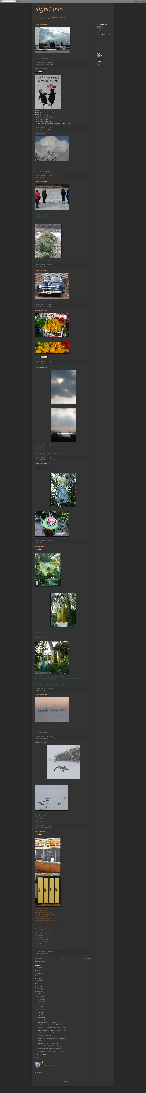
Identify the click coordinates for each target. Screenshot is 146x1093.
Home (63, 958)
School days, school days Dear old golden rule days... (52, 1051)
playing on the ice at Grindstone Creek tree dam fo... (52, 1030)
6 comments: (50, 540)
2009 (38, 991)
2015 (38, 975)
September (42, 1001)
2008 (38, 1057)
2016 (38, 973)
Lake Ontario (43, 459)
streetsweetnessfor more (44, 1035)
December (42, 993)
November (42, 996)
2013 (38, 981)
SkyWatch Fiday (45, 453)
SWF (43, 64)
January (41, 1054)
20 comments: (50, 688)
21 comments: (50, 736)
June (40, 1009)
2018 (38, 968)
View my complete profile (48, 1065)
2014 (38, 978)
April (40, 1014)
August (41, 1004)
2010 (38, 989)
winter (51, 64)
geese (41, 827)
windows (47, 64)
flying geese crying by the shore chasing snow (50, 1048)
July (40, 1007)
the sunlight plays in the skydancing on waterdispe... (52, 1038)
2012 (38, 983)
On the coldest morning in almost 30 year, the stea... (52, 1046)
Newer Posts (38, 958)
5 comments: (50, 264)
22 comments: (50, 457)
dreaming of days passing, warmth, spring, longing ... (52, 1027)
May (40, 1012)
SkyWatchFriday (45, 171)
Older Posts (88, 958)
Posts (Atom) (45, 961)
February (41, 1020)
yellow (48, 129)
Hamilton (49, 306)
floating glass (41, 1040)
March (40, 1017)
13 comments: (50, 175)
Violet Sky (101, 27)
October (41, 999)
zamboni (100, 28)
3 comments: (50, 304)
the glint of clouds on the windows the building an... (52, 1022)
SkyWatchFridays (44, 58)
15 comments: (50, 62)
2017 (38, 970)
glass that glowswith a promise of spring (49, 1043)
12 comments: (50, 951)
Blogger (80, 1082)
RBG (41, 266)
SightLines (49, 9)
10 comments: (50, 361)
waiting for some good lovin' (46, 1032)
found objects (43, 129)
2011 (38, 986)
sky (40, 64)
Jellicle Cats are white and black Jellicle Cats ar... (51, 1025)
